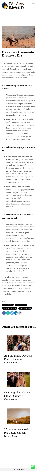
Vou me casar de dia (25, 308)
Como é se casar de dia (9, 308)
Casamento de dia (21, 305)
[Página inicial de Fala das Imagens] (13, 5)
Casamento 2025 (8, 305)
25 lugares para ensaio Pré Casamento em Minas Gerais (16, 433)
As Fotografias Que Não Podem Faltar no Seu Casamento (18, 359)
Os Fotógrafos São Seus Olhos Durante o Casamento (18, 396)
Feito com (18, 469)
